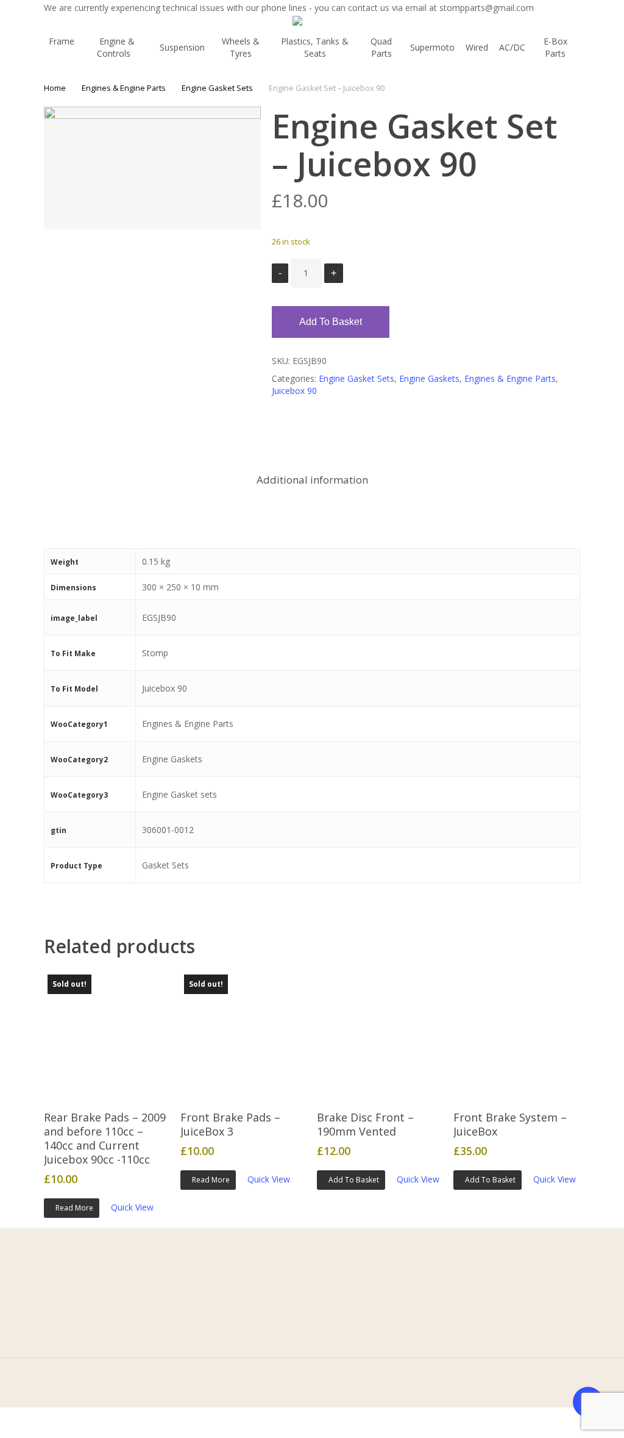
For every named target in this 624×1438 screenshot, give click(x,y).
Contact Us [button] (86, 1338)
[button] (351, 1180)
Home (55, 87)
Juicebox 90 (294, 390)
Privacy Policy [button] (223, 1319)
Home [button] (77, 1300)
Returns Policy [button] (224, 1338)
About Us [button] (83, 1319)
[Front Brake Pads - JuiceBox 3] (243, 1033)
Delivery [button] (212, 1357)
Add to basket (330, 322)
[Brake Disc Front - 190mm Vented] (379, 1033)
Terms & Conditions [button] (235, 1300)
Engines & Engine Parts (124, 87)
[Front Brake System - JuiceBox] (516, 1033)
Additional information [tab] (312, 480)
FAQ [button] (73, 1357)
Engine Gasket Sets (217, 87)
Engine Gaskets (429, 378)
